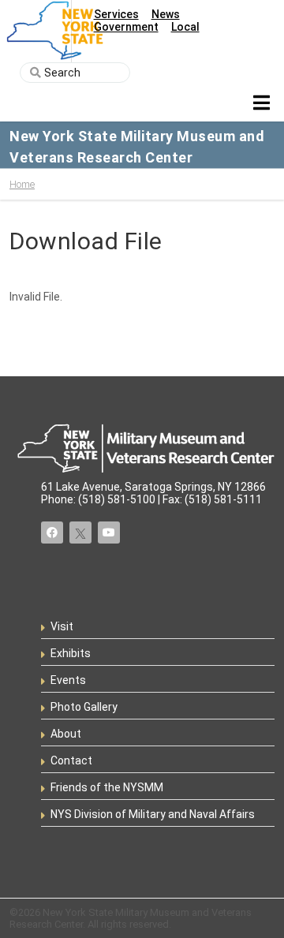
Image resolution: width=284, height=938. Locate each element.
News (165, 14)
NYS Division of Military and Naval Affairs (152, 814)
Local (185, 27)
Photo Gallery (84, 707)
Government (126, 27)
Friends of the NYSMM (106, 787)
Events (68, 680)
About (65, 733)
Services (116, 14)
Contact (71, 760)
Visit (61, 626)
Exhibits (70, 653)
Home (22, 184)
